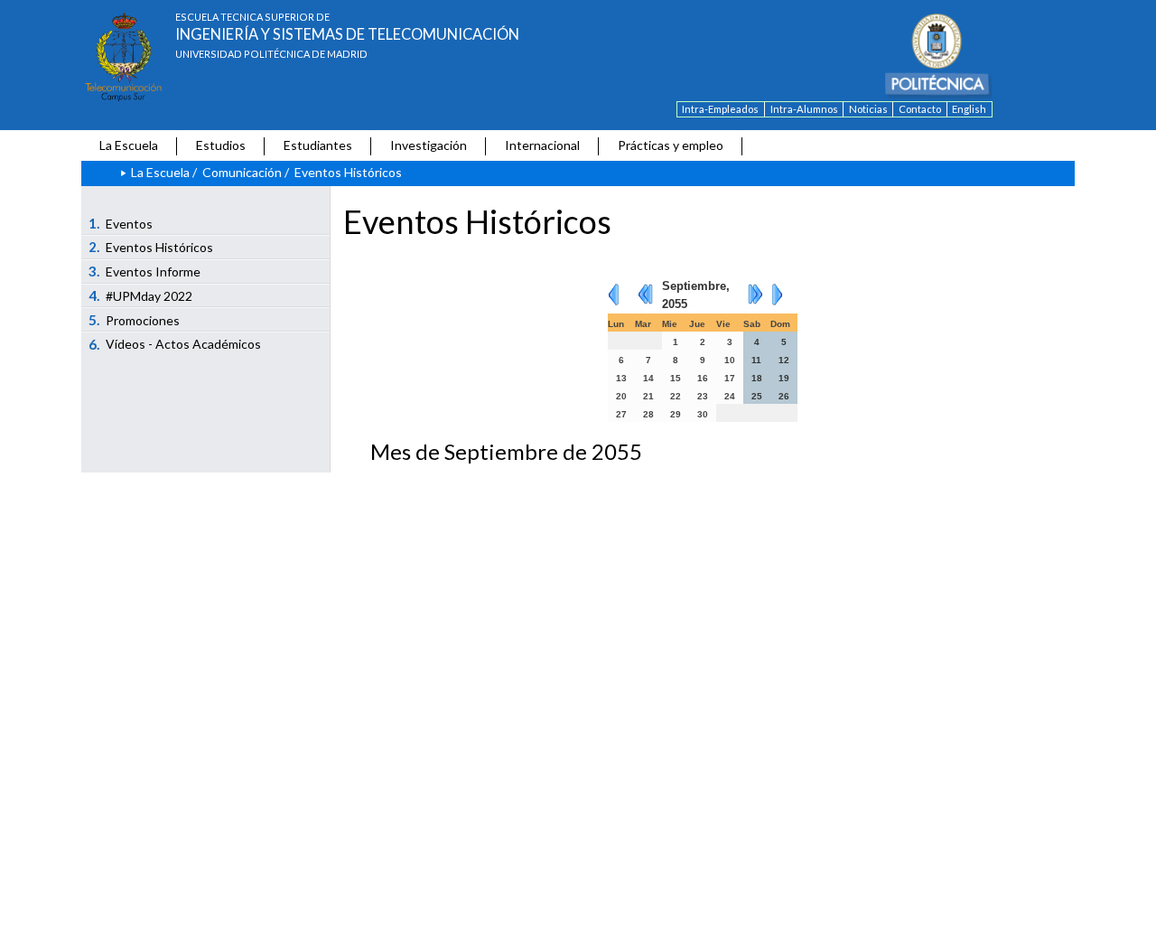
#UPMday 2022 (141, 295)
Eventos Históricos (151, 247)
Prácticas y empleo (670, 145)
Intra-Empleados (720, 109)
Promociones (135, 320)
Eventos (121, 223)
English (969, 109)
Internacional (542, 145)
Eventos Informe (145, 271)
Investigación (428, 145)
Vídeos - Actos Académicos (175, 344)
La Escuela (128, 145)
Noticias (868, 109)
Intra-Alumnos (804, 109)
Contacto (920, 109)
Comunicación (242, 172)
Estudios (221, 145)
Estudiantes (318, 145)
